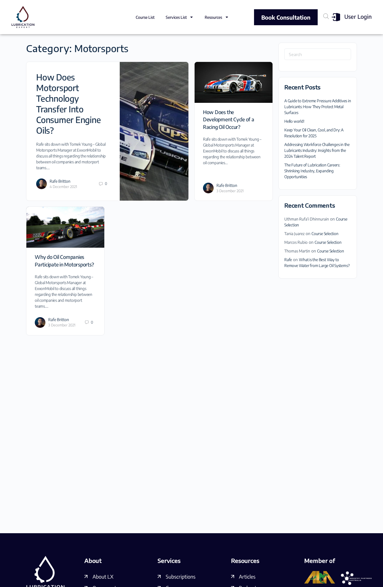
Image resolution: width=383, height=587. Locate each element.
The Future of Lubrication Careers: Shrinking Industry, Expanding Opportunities (312, 171)
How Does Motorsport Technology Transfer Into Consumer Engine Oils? (68, 104)
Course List (145, 17)
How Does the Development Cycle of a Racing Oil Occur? (228, 119)
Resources (213, 17)
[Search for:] (317, 54)
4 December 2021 (63, 186)
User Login (358, 16)
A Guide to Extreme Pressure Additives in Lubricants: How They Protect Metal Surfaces (317, 106)
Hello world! (294, 121)
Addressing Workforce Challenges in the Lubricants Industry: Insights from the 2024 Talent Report (317, 150)
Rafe (288, 259)
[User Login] (336, 17)
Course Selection (325, 233)
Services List (176, 17)
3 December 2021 (230, 191)
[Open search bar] (326, 16)
